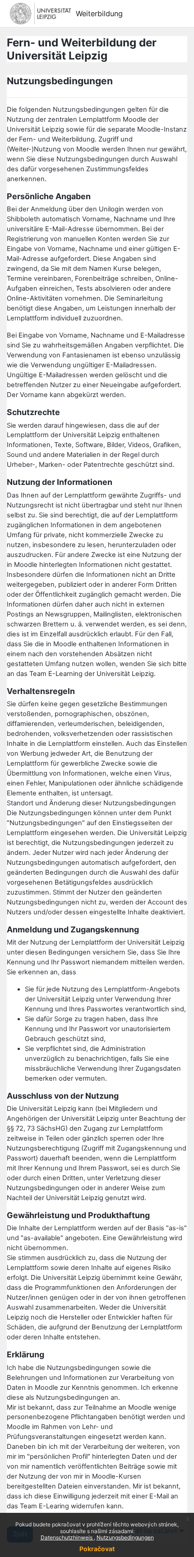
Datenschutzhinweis (67, 1537)
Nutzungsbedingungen (125, 1537)
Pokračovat (97, 1548)
